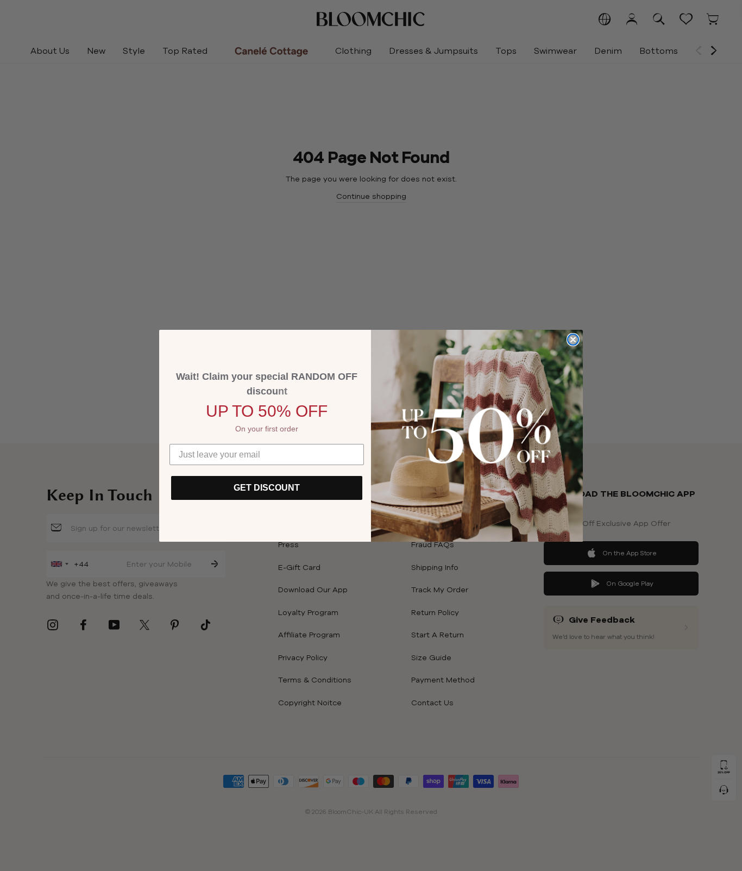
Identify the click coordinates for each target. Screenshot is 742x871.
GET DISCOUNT (267, 487)
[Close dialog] (573, 339)
